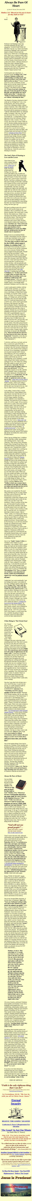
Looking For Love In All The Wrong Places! (15, 602)
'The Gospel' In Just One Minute (16, 1130)
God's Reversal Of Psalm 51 (16, 1091)
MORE (7, 381)
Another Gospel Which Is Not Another (15, 1152)
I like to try (11, 165)
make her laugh (8, 167)
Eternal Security (16, 1102)
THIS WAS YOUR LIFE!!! (20, 379)
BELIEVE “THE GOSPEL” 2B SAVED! (16, 1121)
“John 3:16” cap (21, 420)
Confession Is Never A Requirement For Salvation (16, 1125)
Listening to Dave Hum (15, 133)
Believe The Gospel (21, 1173)
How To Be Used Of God (15, 832)
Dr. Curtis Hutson (18, 1154)
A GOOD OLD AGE (14, 427)
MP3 (18, 1166)
